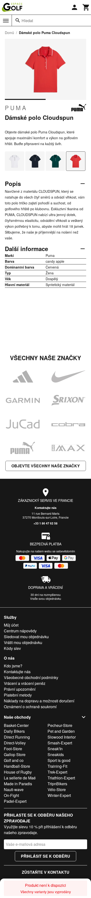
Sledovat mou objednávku (26, 636)
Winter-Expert (59, 795)
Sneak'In (55, 748)
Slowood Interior (62, 737)
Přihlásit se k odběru (45, 856)
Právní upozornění (19, 689)
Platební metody (18, 695)
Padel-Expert (15, 801)
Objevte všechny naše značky (45, 466)
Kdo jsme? (13, 666)
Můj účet (11, 625)
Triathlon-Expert (61, 778)
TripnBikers (57, 783)
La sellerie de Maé (20, 778)
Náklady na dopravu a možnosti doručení (39, 701)
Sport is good (59, 760)
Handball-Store (17, 766)
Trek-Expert (57, 772)
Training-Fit (57, 766)
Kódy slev (12, 648)
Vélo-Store (57, 789)
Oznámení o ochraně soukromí (30, 706)
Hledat (27, 20)
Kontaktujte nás (46, 508)
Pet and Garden (61, 731)
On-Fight (11, 795)
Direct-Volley (15, 743)
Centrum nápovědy (20, 631)
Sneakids (56, 754)
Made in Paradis (18, 783)
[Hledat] (18, 20)
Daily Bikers (14, 731)
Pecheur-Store (60, 725)
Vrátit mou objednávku (23, 642)
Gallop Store (14, 754)
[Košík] (86, 7)
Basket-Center (16, 725)
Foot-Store (13, 748)
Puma (16, 108)
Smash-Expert (60, 743)
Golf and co (14, 760)
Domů (9, 32)
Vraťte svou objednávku (45, 598)
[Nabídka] (6, 20)
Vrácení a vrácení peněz (24, 683)
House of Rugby (18, 772)
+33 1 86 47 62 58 (45, 523)
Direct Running (17, 737)
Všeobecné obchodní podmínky (31, 677)
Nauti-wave (14, 789)
